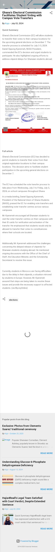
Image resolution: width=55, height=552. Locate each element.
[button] (51, 13)
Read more (46, 453)
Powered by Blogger (29, 541)
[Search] (51, 5)
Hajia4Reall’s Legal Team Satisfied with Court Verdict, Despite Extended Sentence (23, 501)
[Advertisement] (27, 388)
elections (13, 300)
